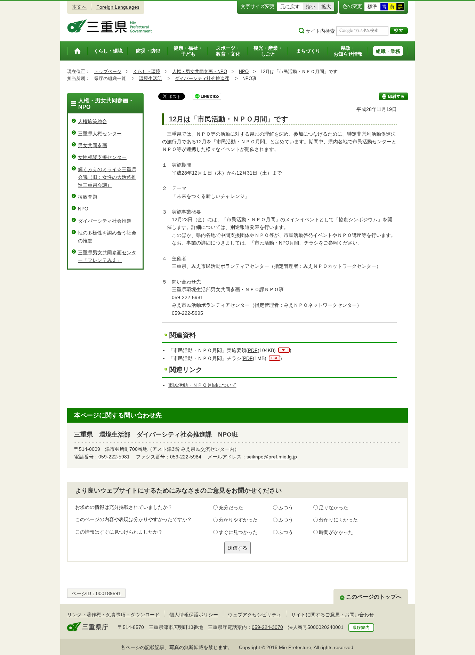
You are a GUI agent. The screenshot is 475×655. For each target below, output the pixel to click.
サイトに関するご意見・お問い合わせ (332, 614)
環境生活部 (150, 78)
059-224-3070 (267, 627)
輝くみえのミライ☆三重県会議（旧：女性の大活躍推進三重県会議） (107, 177)
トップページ (107, 71)
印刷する (393, 96)
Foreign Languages (117, 7)
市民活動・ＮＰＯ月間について (202, 385)
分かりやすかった (238, 519)
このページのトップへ (374, 597)
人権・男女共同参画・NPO (199, 71)
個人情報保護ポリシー (193, 614)
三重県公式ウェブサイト (109, 26)
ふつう (286, 507)
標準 (372, 6)
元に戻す (290, 6)
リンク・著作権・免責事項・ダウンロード (113, 614)
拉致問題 (87, 197)
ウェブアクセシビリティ (254, 614)
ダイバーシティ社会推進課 (202, 78)
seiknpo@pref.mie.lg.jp (272, 457)
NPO (244, 71)
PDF (253, 350)
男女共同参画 (92, 145)
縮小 (310, 6)
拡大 (326, 6)
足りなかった (333, 507)
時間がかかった (336, 532)
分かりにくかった (338, 519)
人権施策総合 (92, 121)
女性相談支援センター (102, 157)
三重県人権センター (100, 133)
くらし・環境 (146, 71)
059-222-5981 (114, 457)
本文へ (79, 7)
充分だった (231, 507)
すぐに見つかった (238, 532)
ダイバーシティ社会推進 (104, 221)
